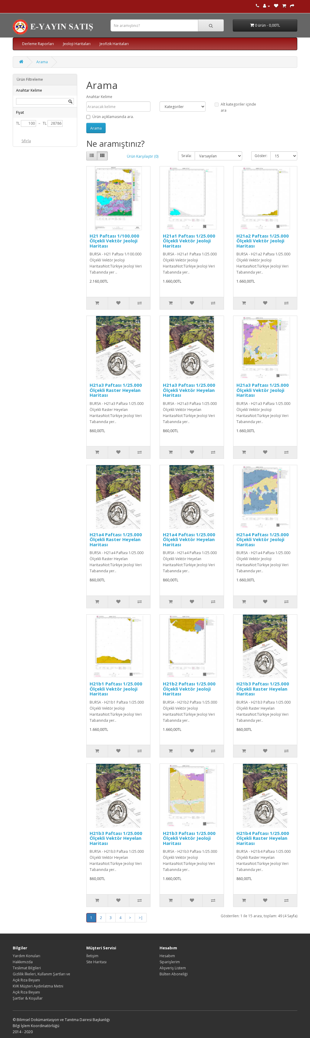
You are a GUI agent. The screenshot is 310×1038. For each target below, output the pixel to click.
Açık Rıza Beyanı (26, 992)
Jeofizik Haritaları (114, 43)
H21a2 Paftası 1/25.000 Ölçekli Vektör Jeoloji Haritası (262, 241)
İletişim (92, 955)
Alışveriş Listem (173, 968)
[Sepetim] (284, 5)
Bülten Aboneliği (174, 974)
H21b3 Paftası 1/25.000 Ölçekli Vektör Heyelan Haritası (116, 838)
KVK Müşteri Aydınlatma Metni (38, 986)
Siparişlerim (170, 961)
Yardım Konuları (26, 955)
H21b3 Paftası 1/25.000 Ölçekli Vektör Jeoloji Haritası (189, 838)
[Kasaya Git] (292, 5)
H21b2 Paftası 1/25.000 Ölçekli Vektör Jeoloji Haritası (189, 689)
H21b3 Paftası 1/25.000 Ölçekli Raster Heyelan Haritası (262, 689)
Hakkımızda (23, 961)
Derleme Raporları (38, 43)
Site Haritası (96, 961)
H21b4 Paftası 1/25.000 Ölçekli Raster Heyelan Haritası (262, 838)
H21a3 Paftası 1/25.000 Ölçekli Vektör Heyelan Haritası (189, 390)
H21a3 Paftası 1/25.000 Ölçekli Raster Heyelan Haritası (116, 390)
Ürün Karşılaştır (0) (142, 156)
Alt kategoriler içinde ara (238, 107)
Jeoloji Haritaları (77, 43)
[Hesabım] (266, 5)
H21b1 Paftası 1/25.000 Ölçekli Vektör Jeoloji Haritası (116, 689)
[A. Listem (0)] (276, 5)
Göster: (261, 155)
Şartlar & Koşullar (28, 998)
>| (141, 917)
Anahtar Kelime (99, 96)
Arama (42, 61)
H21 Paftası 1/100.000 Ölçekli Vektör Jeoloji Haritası (114, 241)
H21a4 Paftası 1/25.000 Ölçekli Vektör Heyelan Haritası (189, 539)
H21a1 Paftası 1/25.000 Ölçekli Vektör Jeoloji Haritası (189, 241)
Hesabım (167, 955)
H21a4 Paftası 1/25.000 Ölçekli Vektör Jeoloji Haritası (262, 539)
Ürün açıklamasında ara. (113, 116)
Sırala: (186, 155)
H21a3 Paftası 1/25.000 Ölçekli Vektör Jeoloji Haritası (262, 390)
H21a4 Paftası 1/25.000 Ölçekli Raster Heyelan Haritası (116, 539)
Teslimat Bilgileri (27, 968)
